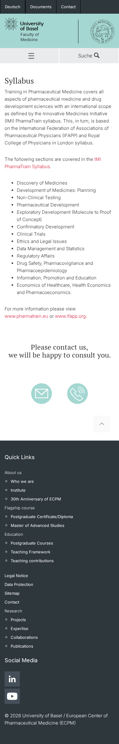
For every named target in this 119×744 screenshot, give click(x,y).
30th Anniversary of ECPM (36, 499)
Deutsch (12, 6)
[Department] (96, 31)
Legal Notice (16, 575)
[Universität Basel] (24, 27)
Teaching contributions (32, 560)
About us (13, 472)
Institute (18, 490)
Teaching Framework (30, 551)
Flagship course (20, 507)
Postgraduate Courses (32, 543)
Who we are (22, 481)
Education (14, 534)
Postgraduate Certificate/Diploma (42, 516)
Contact (68, 6)
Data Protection (19, 584)
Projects (18, 619)
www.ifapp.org (70, 316)
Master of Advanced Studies (37, 525)
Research (13, 610)
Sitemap (12, 593)
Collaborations (24, 637)
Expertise (19, 628)
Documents (41, 6)
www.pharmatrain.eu (26, 316)
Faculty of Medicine (29, 37)
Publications (22, 646)
